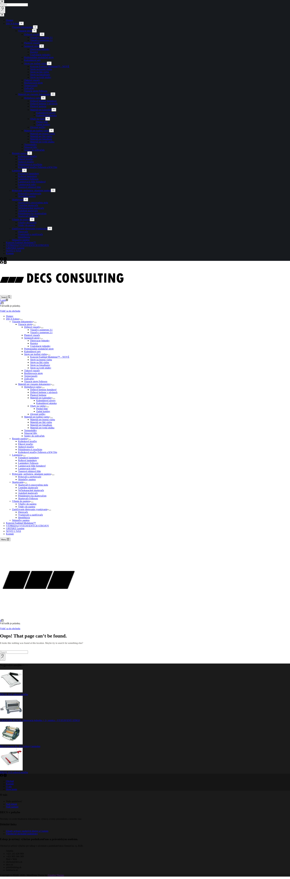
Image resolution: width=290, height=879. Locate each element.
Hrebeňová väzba (32, 387)
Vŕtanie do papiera (21, 501)
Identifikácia (24, 517)
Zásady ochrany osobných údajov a (23, 831)
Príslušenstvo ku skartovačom (32, 495)
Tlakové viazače (32, 370)
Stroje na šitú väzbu (39, 362)
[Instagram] (5, 263)
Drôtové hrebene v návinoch (43, 392)
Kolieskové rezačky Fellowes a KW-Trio (37, 452)
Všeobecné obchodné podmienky (22, 833)
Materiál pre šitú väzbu (41, 422)
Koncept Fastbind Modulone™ (21, 523)
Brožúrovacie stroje (33, 373)
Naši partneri (12, 807)
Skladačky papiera (27, 479)
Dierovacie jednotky (40, 340)
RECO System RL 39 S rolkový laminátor (20, 746)
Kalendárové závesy (46, 400)
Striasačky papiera (20, 520)
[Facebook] (2, 263)
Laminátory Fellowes (28, 463)
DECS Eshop (12, 319)
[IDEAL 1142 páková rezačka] (11, 691)
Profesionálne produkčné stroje (39, 348)
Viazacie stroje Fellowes (35, 381)
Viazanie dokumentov (22, 321)
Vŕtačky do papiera (27, 504)
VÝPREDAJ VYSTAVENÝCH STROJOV (27, 525)
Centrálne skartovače (28, 487)
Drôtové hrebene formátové (43, 389)
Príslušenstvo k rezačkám (30, 449)
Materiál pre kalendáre (41, 397)
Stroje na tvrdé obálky (40, 368)
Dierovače (23, 512)
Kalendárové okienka (46, 403)
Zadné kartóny (43, 411)
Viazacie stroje (25, 324)
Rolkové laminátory (27, 460)
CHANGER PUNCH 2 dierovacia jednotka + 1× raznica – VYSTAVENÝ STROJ (40, 720)
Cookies (44, 831)
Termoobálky (30, 430)
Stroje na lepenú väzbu (41, 359)
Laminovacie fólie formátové (32, 466)
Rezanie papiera (19, 438)
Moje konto (11, 789)
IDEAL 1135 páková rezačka (14, 772)
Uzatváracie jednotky (40, 346)
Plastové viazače (32, 335)
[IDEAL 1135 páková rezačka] (11, 769)
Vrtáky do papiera (26, 506)
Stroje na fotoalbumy (40, 365)
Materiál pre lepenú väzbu (42, 419)
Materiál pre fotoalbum (41, 425)
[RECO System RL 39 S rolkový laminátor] (11, 743)
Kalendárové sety (32, 351)
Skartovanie (17, 482)
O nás (9, 786)
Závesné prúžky (37, 414)
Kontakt (10, 534)
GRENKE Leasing (15, 528)
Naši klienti (11, 804)
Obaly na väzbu (37, 406)
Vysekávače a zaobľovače (30, 515)
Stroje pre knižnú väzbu (35, 354)
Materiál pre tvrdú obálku (42, 427)
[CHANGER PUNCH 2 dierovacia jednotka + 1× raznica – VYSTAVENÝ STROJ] (11, 717)
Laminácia (17, 455)
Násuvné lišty (30, 433)
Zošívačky (29, 378)
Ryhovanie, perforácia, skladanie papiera (31, 474)
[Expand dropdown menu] (21, 319)
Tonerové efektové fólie (29, 471)
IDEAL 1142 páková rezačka (14, 694)
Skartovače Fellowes (28, 498)
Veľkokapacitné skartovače (31, 490)
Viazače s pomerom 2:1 (41, 332)
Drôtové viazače (32, 327)
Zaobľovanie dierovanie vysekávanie (29, 509)
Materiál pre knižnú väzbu (36, 417)
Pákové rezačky (25, 444)
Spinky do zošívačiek (34, 436)
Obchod (10, 781)
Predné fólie (42, 408)
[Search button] (2, 657)
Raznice (34, 343)
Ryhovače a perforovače (29, 476)
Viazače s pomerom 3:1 (41, 329)
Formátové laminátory (28, 457)
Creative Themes (56, 875)
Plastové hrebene (38, 395)
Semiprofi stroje (31, 338)
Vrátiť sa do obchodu (10, 311)
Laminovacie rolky (27, 468)
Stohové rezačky (26, 446)
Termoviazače (30, 376)
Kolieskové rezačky (27, 441)
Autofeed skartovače (28, 493)
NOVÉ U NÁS (13, 531)
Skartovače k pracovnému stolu (33, 485)
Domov (9, 316)
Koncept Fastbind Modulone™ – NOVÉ (49, 357)
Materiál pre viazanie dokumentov (34, 384)
